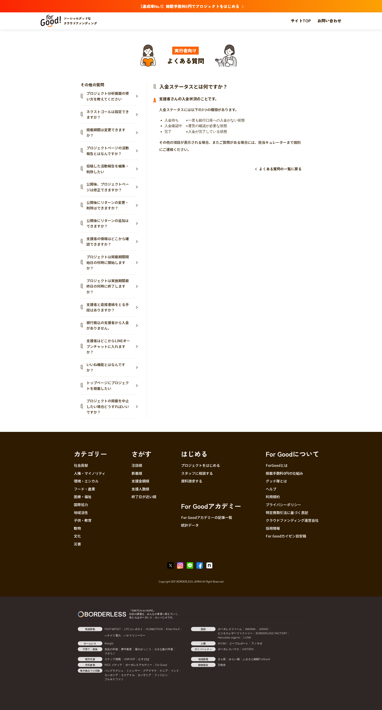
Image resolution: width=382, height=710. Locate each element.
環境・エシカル (86, 481)
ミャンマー (133, 670)
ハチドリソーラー (134, 635)
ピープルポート (238, 643)
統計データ (190, 525)
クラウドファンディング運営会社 (292, 520)
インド (175, 670)
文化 (77, 536)
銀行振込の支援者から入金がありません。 (107, 325)
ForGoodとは (277, 465)
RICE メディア (113, 664)
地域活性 (81, 512)
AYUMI (222, 643)
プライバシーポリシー (283, 504)
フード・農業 (84, 489)
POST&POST (113, 629)
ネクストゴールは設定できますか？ (107, 114)
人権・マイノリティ (89, 473)
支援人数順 (140, 489)
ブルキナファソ (114, 679)
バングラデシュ (114, 670)
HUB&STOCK (154, 629)
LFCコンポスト (133, 629)
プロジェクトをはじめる (200, 465)
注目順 (137, 465)
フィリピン (161, 675)
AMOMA (250, 629)
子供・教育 (83, 520)
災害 (77, 544)
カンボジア (111, 675)
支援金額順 (140, 481)
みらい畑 (234, 659)
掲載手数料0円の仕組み (284, 473)
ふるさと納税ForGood (256, 659)
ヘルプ (271, 489)
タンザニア (144, 675)
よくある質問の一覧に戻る (280, 168)
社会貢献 (81, 465)
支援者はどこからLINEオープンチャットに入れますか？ (108, 346)
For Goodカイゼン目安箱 (286, 536)
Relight (109, 643)
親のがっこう (143, 649)
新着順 (137, 473)
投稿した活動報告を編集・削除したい (107, 168)
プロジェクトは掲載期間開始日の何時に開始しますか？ (107, 262)
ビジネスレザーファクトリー (235, 633)
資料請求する (191, 481)
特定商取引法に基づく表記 (287, 512)
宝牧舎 (222, 664)
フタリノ (110, 653)
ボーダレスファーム (230, 629)
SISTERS (248, 649)
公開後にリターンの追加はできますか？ (107, 223)
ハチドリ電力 (113, 635)
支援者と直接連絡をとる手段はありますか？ (107, 307)
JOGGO (263, 629)
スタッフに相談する (197, 473)
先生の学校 (111, 649)
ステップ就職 (113, 659)
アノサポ (256, 643)
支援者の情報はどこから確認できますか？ (107, 241)
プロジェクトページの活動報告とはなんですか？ (107, 150)
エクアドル (128, 675)
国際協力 (81, 504)
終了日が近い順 (144, 496)
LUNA (247, 637)
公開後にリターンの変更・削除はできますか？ (107, 205)
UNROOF (129, 659)
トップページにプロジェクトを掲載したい (107, 385)
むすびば (143, 659)
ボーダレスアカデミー (138, 664)
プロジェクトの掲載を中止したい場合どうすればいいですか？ (107, 406)
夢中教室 (126, 649)
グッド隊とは (276, 481)
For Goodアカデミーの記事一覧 (206, 517)
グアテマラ (150, 670)
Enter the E (173, 629)
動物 (77, 528)
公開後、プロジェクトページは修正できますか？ (107, 186)
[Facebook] (200, 565)
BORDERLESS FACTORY (271, 633)
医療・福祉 (83, 496)
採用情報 (273, 528)
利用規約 (273, 496)
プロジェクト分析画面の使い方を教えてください (107, 96)
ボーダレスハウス (228, 649)
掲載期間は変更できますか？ (105, 132)
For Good (161, 664)
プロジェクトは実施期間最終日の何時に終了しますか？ (107, 286)
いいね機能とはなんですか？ (105, 367)
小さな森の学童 (163, 649)
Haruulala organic (229, 637)
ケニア (164, 670)
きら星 (222, 659)
